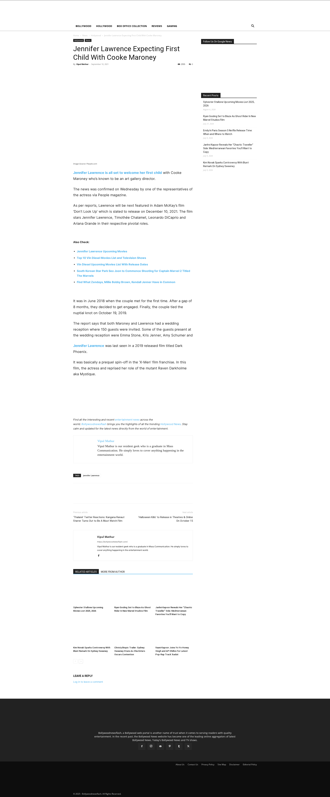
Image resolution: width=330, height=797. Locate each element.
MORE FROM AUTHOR (113, 571)
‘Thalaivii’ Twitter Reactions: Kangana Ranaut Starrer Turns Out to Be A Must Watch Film (98, 519)
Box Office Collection (132, 26)
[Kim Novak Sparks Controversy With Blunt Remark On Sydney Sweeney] (92, 632)
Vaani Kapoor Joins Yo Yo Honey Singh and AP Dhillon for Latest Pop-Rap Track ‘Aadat (172, 651)
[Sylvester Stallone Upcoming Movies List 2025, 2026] (92, 592)
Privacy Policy (207, 764)
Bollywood (83, 26)
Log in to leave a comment (88, 681)
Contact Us (193, 764)
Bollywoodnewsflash (94, 424)
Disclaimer (234, 764)
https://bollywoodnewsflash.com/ (112, 542)
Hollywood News (170, 424)
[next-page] (81, 661)
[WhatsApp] (100, 71)
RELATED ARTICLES (86, 571)
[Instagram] (151, 746)
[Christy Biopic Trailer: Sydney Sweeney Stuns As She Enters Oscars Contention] (133, 632)
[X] (84, 71)
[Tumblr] (178, 746)
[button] (253, 26)
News (85, 35)
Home (76, 35)
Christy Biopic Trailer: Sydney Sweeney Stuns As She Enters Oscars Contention (129, 651)
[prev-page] (75, 661)
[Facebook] (76, 71)
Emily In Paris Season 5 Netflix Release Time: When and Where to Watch (227, 132)
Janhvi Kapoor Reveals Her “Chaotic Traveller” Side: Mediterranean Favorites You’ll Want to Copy (173, 611)
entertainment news (127, 419)
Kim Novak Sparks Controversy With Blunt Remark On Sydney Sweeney (226, 164)
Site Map (222, 764)
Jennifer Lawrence (91, 475)
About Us (180, 764)
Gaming (172, 26)
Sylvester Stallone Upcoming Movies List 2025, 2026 (229, 104)
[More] (108, 71)
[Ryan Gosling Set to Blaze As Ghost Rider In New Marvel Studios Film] (133, 592)
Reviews (157, 26)
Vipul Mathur (82, 64)
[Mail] (160, 746)
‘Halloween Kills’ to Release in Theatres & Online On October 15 (165, 519)
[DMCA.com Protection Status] (147, 793)
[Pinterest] (92, 71)
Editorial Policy (250, 764)
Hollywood (104, 26)
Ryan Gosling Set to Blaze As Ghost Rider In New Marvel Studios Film (229, 118)
